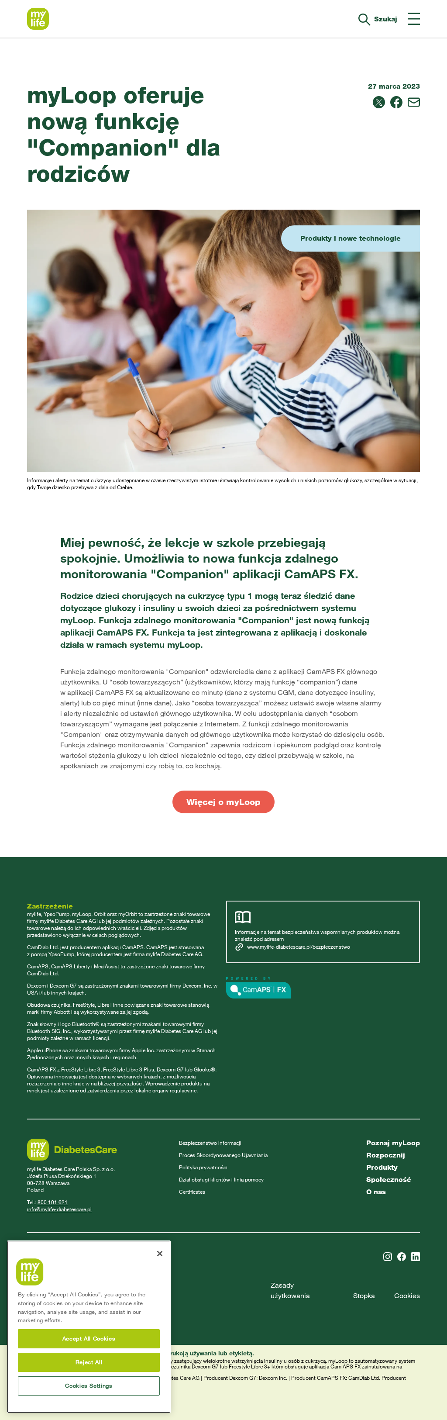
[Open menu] (414, 19)
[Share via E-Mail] (414, 102)
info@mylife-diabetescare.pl (59, 1209)
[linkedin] (415, 1256)
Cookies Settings (89, 1385)
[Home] (38, 19)
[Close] (159, 1253)
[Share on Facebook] (396, 102)
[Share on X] (379, 102)
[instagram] (387, 1256)
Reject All (89, 1362)
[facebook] (401, 1256)
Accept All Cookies (89, 1338)
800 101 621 (53, 1202)
